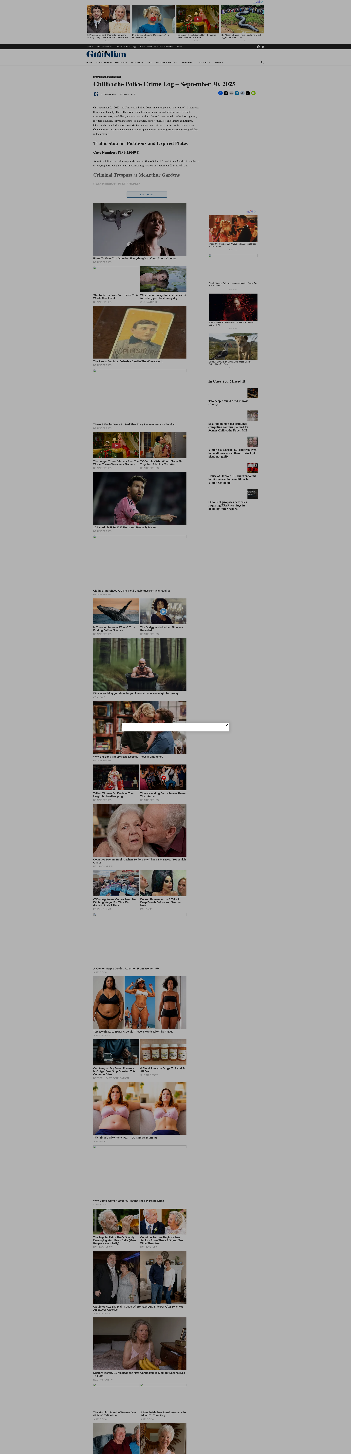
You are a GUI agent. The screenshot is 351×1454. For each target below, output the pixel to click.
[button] (175, 727)
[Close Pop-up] (226, 725)
